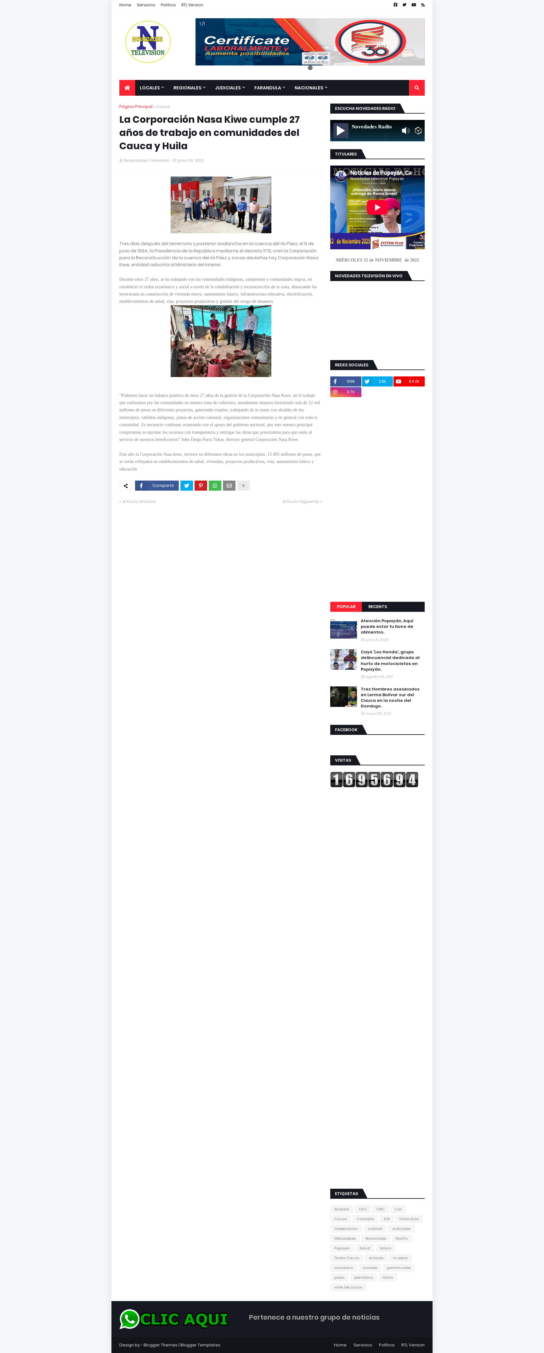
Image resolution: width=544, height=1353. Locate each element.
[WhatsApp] (215, 486)
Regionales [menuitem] (187, 88)
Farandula (409, 1218)
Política (386, 1345)
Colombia (365, 1218)
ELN (387, 1218)
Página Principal (135, 107)
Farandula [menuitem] (267, 88)
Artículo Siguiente (300, 502)
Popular (346, 607)
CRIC (380, 1209)
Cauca (163, 107)
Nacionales (376, 1238)
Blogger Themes (161, 1345)
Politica (168, 5)
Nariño (402, 1238)
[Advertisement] (377, 499)
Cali (398, 1209)
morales (370, 1267)
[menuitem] (127, 88)
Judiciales (401, 1228)
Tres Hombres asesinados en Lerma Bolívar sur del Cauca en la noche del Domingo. (390, 697)
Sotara (385, 1248)
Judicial (375, 1228)
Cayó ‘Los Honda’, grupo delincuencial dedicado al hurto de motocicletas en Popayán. (390, 660)
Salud (365, 1248)
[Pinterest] (201, 486)
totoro (387, 1277)
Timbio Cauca (346, 1257)
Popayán (342, 1248)
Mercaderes (345, 1238)
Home (125, 5)
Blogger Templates (200, 1345)
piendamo (363, 1277)
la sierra (400, 1257)
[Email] (229, 486)
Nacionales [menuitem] (309, 88)
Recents (377, 607)
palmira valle (398, 1267)
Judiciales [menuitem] (228, 88)
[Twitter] (186, 486)
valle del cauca (348, 1287)
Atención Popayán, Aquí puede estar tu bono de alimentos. (387, 626)
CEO (362, 1209)
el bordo (376, 1257)
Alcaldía (341, 1209)
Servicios (146, 5)
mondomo (343, 1267)
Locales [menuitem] (150, 88)
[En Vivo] (340, 130)
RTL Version (192, 5)
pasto (339, 1277)
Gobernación (346, 1228)
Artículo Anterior (139, 502)
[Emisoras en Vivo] (418, 130)
